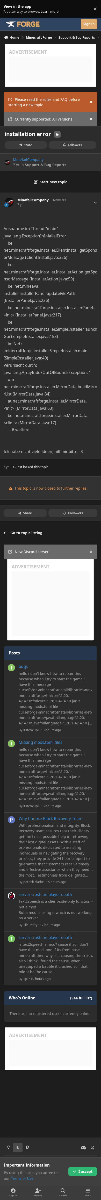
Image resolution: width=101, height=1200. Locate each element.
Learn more (10, 8)
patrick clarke (33, 881)
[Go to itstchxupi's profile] (11, 667)
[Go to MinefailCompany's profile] (7, 162)
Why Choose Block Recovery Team (50, 818)
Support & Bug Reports (45, 164)
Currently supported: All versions (43, 119)
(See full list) (81, 998)
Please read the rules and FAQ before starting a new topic (44, 102)
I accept (85, 1171)
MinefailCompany (28, 159)
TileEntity (30, 924)
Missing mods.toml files (40, 742)
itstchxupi (31, 730)
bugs (23, 666)
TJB (25, 978)
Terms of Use (22, 1178)
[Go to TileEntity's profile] (11, 895)
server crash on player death (45, 894)
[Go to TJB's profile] (11, 938)
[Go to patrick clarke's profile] (11, 819)
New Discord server (32, 551)
